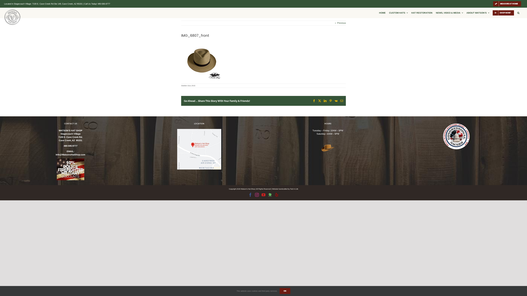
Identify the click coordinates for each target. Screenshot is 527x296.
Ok (285, 291)
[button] (518, 13)
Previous (341, 23)
